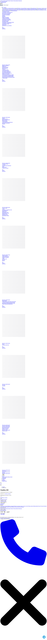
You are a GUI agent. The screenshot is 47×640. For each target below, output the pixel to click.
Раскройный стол (5, 210)
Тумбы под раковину (5, 257)
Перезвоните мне (3, 2)
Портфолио (4, 478)
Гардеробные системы (13, 8)
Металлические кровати (6, 119)
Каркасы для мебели (5, 428)
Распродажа (8, 10)
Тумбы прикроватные (5, 256)
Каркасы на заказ (5, 429)
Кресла (3, 303)
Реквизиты (20, 0)
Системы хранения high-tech (6, 165)
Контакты (3, 480)
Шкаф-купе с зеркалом (5, 73)
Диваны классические (12, 301)
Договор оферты (15, 0)
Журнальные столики (5, 215)
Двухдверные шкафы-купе (6, 71)
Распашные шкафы (5, 21)
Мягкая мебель (36, 506)
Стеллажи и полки (20, 506)
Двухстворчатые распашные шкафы (7, 75)
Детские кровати (4, 121)
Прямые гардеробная (5, 17)
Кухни (39, 506)
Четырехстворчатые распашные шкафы (8, 77)
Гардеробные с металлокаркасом (7, 12)
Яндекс (1, 510)
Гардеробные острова (5, 20)
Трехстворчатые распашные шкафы (7, 76)
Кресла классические (7, 303)
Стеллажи (3, 164)
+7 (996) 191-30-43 (4, 1)
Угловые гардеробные (5, 18)
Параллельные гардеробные (6, 19)
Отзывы (11, 0)
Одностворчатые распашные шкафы (8, 74)
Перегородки (4, 24)
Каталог (5, 7)
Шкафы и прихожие (27, 8)
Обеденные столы (5, 214)
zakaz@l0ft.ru (2, 503)
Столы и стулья (25, 506)
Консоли (3, 259)
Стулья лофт (6, 302)
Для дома (3, 385)
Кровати (35, 8)
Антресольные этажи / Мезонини (7, 122)
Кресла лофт (13, 303)
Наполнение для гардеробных (7, 25)
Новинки (15, 10)
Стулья (3, 302)
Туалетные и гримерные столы (7, 209)
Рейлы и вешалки (5, 68)
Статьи (3, 479)
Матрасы (3, 123)
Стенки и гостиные (5, 69)
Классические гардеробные (6, 13)
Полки (3, 166)
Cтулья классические (11, 302)
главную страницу (8, 493)
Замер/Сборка (8, 0)
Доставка (4, 0)
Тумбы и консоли (30, 506)
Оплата (1, 0)
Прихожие (3, 16)
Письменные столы (5, 212)
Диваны (3, 301)
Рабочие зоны (4, 167)
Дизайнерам (4, 477)
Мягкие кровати (4, 120)
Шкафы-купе (4, 66)
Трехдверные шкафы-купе (6, 72)
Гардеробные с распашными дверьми (8, 22)
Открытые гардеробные (6, 14)
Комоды (3, 260)
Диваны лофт (7, 301)
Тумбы (3, 258)
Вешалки (3, 15)
